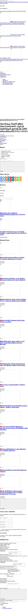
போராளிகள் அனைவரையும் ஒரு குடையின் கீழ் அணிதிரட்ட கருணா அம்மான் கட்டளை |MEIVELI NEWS (13, 233)
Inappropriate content (6, 151)
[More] (20, 177)
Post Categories (3, 578)
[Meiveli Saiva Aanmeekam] (14, 571)
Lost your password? (7, 608)
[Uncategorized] (10, 576)
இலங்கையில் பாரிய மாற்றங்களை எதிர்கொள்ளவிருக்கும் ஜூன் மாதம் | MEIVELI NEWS (12, 214)
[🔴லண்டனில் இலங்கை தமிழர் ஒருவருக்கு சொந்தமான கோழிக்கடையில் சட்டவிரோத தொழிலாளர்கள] (10, 487)
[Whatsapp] (18, 177)
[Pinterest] (11, 177)
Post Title (2, 567)
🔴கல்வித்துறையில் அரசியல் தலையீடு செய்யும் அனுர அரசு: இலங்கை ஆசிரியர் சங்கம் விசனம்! (12, 364)
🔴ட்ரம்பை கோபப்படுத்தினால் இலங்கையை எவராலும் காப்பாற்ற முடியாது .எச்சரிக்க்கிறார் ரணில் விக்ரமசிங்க (13, 428)
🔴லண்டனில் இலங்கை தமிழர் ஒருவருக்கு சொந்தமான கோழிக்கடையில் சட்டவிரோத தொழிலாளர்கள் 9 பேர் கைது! (11, 492)
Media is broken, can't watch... (8, 152)
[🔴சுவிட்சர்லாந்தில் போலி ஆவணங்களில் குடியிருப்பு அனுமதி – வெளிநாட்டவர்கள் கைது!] (10, 401)
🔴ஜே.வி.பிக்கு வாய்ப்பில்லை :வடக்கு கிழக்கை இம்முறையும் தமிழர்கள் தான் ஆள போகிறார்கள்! (12, 279)
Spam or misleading (5, 155)
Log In (2, 604)
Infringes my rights (5, 156)
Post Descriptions (3, 588)
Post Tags (2, 568)
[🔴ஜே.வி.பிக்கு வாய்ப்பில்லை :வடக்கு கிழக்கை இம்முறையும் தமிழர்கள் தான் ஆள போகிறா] (10, 274)
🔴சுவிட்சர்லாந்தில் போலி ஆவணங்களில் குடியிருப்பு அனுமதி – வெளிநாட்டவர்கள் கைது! (13, 406)
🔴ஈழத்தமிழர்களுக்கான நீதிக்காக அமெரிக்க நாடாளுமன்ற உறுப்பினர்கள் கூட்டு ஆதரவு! (12, 258)
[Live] (10, 575)
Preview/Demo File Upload (6, 559)
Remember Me (5, 603)
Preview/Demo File (4, 557)
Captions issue (4, 153)
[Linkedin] (8, 177)
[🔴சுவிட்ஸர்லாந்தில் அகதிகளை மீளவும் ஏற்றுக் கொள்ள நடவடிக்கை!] (10, 316)
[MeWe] (13, 177)
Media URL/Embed (4, 554)
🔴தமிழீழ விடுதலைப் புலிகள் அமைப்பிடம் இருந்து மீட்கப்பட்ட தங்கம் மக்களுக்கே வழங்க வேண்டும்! (13, 300)
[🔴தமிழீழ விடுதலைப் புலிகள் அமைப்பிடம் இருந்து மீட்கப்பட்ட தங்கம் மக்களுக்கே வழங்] (10, 295)
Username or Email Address (6, 600)
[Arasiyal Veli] (14, 573)
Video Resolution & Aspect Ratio (7, 556)
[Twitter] (3, 177)
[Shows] (14, 572)
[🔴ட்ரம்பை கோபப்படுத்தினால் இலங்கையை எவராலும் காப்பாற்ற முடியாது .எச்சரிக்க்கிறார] (10, 422)
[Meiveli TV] (3, 75)
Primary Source (3, 545)
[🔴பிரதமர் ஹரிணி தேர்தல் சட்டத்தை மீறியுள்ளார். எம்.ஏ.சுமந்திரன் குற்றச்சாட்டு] (10, 445)
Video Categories (3, 573)
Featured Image (3, 579)
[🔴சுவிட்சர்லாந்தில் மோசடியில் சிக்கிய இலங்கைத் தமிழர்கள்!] (10, 466)
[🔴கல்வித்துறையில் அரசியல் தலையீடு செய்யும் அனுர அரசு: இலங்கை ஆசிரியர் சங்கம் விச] (10, 359)
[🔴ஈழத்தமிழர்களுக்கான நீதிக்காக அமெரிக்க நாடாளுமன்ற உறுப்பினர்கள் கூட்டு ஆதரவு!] (10, 253)
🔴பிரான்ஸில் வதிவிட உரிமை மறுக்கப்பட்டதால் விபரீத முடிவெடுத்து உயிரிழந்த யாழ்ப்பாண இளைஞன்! (12, 343)
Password (2, 601)
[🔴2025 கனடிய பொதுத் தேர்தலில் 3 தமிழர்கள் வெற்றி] (10, 380)
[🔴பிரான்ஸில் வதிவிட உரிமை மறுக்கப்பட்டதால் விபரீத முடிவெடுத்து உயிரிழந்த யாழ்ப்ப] (10, 337)
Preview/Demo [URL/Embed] (6, 566)
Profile (4, 607)
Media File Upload (4, 548)
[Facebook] (1, 177)
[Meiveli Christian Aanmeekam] (14, 570)
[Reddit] (6, 177)
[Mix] (15, 177)
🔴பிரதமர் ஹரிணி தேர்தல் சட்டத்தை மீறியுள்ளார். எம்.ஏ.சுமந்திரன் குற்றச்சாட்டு (13, 449)
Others (2, 157)
